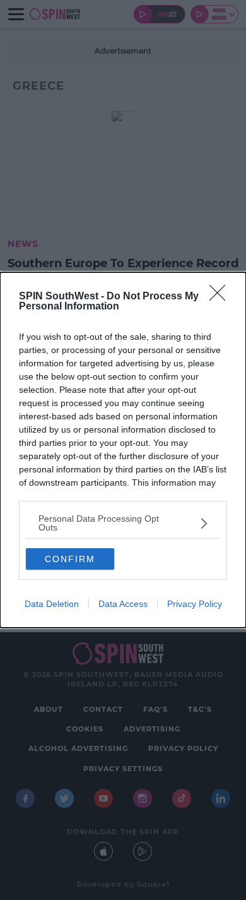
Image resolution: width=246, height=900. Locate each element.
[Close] (221, 297)
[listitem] (123, 523)
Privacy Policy (194, 604)
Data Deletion (52, 604)
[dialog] (123, 450)
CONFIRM (70, 559)
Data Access (123, 604)
